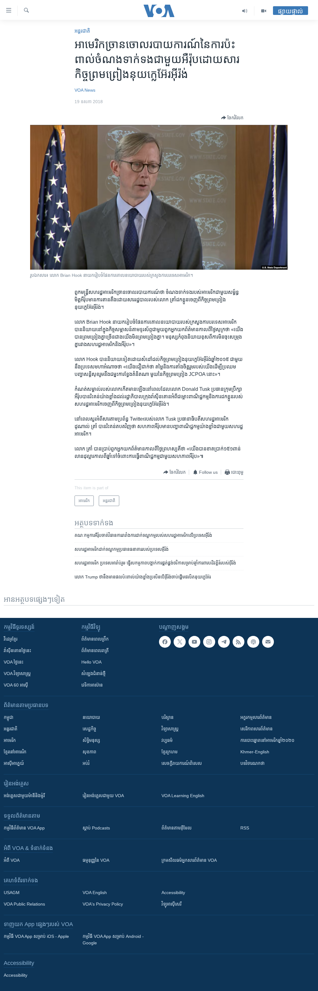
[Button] (232, 117)
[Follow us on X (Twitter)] (179, 642)
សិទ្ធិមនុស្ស (91, 740)
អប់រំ (86, 763)
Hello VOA (91, 662)
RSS (244, 827)
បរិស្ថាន (167, 717)
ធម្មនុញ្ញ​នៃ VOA (96, 860)
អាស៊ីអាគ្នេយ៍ (14, 763)
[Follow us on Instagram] (209, 642)
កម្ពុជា (8, 717)
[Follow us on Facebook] (165, 642)
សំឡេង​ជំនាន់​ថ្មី (93, 673)
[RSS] (238, 642)
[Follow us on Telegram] (224, 642)
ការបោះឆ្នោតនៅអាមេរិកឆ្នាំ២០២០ (267, 740)
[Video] (263, 11)
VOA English (95, 892)
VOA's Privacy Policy (103, 904)
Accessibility (173, 892)
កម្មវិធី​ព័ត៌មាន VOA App (24, 827)
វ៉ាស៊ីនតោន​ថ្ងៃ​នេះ (17, 650)
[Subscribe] (268, 642)
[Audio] (244, 11)
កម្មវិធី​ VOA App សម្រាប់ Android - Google (113, 939)
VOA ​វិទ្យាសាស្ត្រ (17, 673)
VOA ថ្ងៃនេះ (13, 662)
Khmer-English (254, 751)
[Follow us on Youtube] (194, 642)
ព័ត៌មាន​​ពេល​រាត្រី (95, 650)
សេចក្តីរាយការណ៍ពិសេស (181, 763)
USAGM (12, 892)
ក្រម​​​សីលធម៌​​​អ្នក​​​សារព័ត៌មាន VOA (189, 860)
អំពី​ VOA (12, 860)
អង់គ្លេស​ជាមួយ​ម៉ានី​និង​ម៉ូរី (24, 795)
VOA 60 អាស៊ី (16, 685)
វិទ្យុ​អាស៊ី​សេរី (171, 904)
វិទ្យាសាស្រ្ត (170, 728)
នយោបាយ (91, 717)
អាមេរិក (10, 740)
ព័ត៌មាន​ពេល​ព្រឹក (95, 639)
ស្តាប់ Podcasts (96, 827)
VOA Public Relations (24, 904)
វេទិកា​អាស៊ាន (92, 685)
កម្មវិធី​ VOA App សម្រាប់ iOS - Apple (36, 936)
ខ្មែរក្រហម (169, 751)
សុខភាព (89, 751)
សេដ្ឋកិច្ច (89, 728)
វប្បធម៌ (167, 740)
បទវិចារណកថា (252, 763)
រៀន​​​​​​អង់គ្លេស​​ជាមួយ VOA (103, 795)
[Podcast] (253, 642)
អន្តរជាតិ (82, 31)
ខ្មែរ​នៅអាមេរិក (15, 751)
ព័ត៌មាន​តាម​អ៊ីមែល (176, 827)
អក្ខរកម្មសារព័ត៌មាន (256, 717)
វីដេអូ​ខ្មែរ (10, 639)
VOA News (85, 90)
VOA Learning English (182, 795)
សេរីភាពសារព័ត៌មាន (256, 728)
